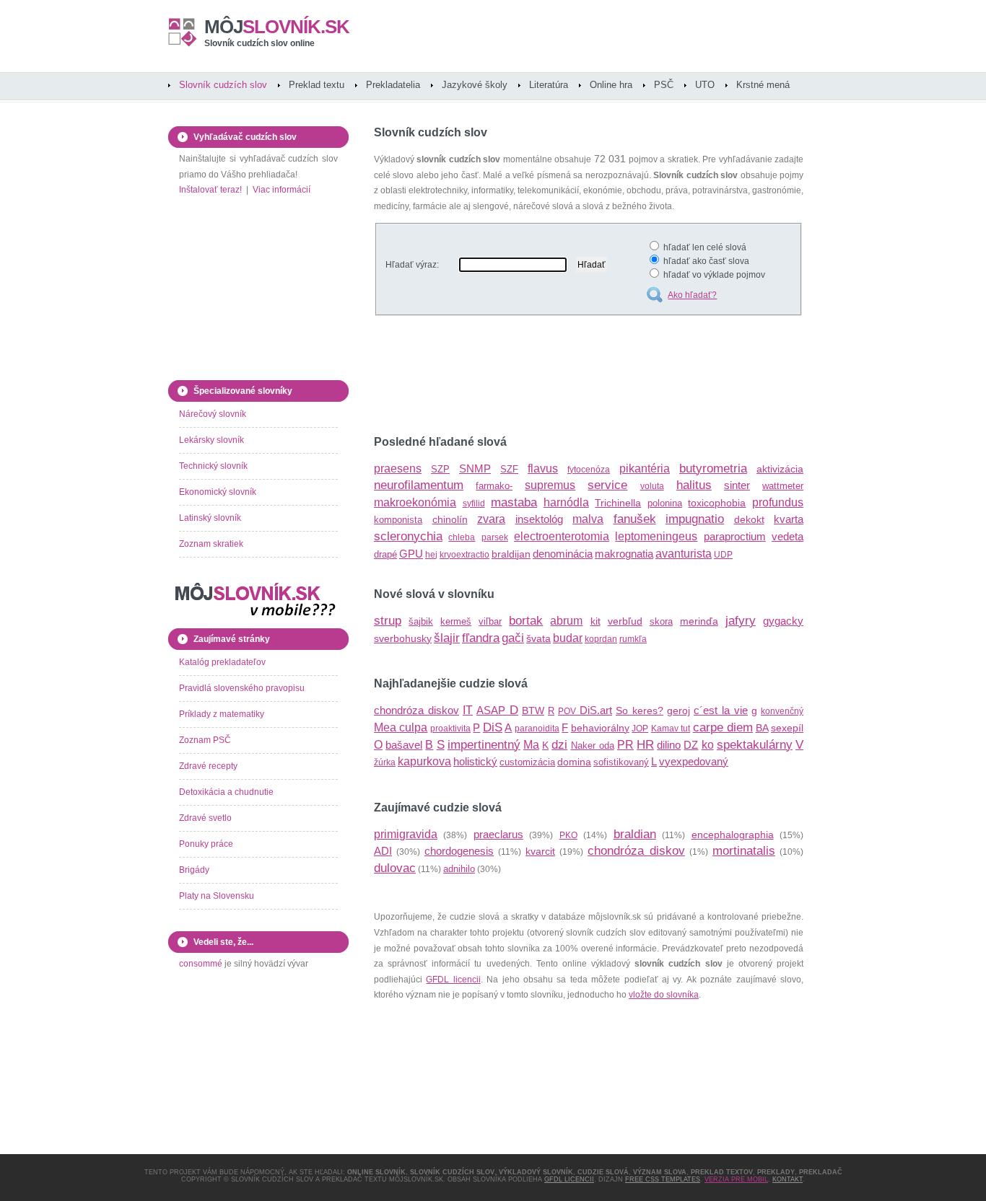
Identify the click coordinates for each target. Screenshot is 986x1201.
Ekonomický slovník (217, 492)
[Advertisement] (543, 378)
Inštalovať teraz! (210, 190)
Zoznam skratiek (211, 544)
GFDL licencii (453, 980)
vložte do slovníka (664, 995)
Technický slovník (213, 466)
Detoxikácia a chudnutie (226, 792)
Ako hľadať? (692, 295)
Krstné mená (763, 84)
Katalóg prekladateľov (222, 662)
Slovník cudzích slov (223, 84)
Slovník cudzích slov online (259, 43)
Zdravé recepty (208, 766)
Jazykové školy (474, 84)
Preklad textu (316, 84)
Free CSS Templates (662, 1179)
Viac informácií (281, 190)
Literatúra (548, 84)
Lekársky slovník (211, 440)
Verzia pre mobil (736, 1179)
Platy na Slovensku (216, 896)
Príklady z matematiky (221, 714)
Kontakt (787, 1179)
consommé (200, 964)
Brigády (194, 870)
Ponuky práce (206, 844)
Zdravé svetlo (205, 818)
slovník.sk (276, 27)
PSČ (663, 84)
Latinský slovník (210, 518)
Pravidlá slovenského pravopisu (242, 688)
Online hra (611, 84)
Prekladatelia (393, 84)
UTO (705, 84)
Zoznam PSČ (205, 740)
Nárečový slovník (212, 414)
